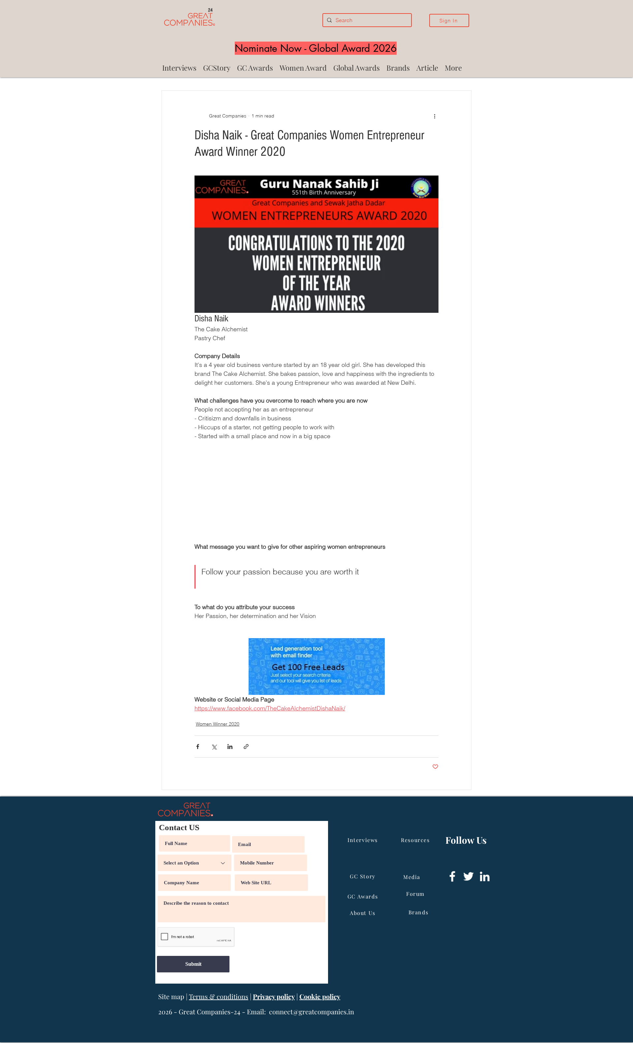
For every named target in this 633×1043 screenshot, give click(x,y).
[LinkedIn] (485, 876)
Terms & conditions (218, 996)
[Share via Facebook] (198, 746)
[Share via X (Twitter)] (214, 746)
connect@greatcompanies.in (311, 1011)
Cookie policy (319, 996)
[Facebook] (452, 876)
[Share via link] (246, 746)
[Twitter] (468, 876)
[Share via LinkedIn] (230, 746)
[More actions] (434, 116)
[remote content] (316, 491)
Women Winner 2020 (217, 724)
